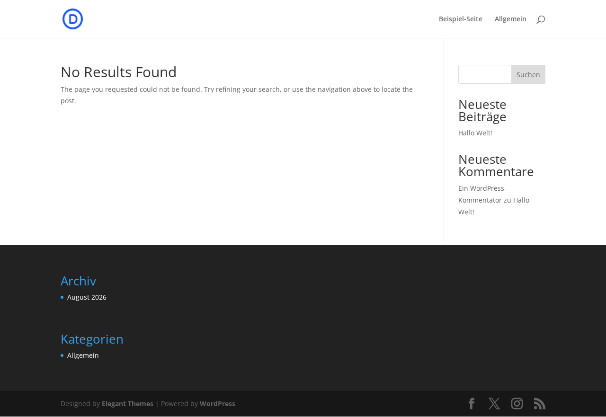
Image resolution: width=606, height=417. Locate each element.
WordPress (217, 403)
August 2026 (87, 297)
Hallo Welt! (475, 132)
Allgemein (510, 19)
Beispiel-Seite (460, 19)
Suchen (528, 74)
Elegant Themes (127, 403)
